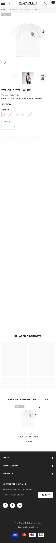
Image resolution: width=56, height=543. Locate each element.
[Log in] (45, 3)
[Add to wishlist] (47, 139)
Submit (46, 495)
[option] (28, 39)
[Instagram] (12, 505)
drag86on (33, 527)
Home (3, 9)
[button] (47, 63)
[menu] (3, 3)
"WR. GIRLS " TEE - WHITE (28, 437)
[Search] (10, 3)
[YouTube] (19, 505)
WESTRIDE (15, 95)
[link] (14, 382)
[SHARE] (53, 136)
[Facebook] (5, 505)
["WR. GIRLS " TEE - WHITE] (28, 418)
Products (13, 9)
